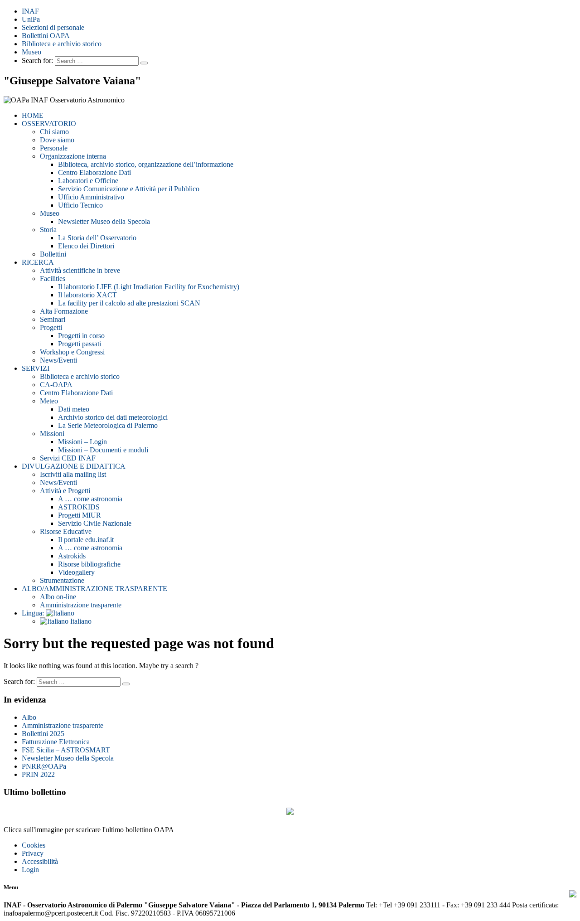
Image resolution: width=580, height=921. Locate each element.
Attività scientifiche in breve (80, 270)
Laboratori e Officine (88, 180)
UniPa (31, 19)
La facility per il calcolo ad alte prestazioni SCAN (129, 303)
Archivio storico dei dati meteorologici (113, 417)
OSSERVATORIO (49, 123)
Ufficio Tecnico (80, 205)
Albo (29, 717)
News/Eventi (58, 360)
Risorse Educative (66, 531)
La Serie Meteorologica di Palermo (108, 425)
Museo (31, 52)
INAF (30, 11)
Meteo (49, 401)
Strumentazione (62, 580)
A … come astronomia (90, 499)
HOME (33, 115)
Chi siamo (54, 132)
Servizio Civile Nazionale (94, 523)
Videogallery (76, 572)
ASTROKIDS (79, 507)
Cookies (33, 845)
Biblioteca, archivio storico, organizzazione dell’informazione (145, 164)
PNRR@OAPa (44, 766)
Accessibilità (40, 861)
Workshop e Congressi (72, 352)
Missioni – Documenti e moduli (103, 450)
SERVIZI (35, 368)
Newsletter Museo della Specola (104, 221)
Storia (48, 229)
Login (30, 869)
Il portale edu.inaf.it (86, 539)
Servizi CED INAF (68, 458)
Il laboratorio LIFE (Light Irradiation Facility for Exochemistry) (148, 287)
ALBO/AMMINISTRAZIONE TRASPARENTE (94, 588)
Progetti (51, 327)
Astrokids (72, 556)
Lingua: (34, 613)
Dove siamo (57, 140)
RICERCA (38, 262)
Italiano (80, 621)
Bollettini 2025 (43, 733)
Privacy (33, 853)
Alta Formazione (64, 311)
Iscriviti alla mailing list (73, 474)
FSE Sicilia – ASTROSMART (66, 750)
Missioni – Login (82, 442)
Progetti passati (79, 344)
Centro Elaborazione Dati (94, 172)
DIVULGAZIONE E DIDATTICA (74, 466)
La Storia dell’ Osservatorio (97, 238)
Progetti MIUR (79, 515)
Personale (54, 148)
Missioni (52, 433)
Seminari (52, 319)
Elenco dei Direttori (86, 246)
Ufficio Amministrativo (91, 197)
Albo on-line (58, 597)
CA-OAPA (56, 384)
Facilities (52, 278)
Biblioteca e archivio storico (62, 44)
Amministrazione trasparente (80, 605)
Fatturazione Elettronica (56, 742)
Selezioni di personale (53, 27)
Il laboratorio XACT (87, 295)
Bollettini (53, 254)
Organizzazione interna (73, 156)
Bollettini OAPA (46, 35)
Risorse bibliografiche (89, 564)
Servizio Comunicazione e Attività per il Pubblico (128, 189)
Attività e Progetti (65, 490)
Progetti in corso (81, 335)
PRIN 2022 (38, 774)
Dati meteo (73, 409)
